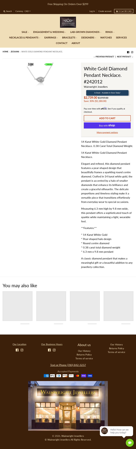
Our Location (19, 344)
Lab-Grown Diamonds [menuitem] (84, 32)
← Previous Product (103, 57)
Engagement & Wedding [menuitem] (48, 32)
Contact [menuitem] (61, 43)
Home (5, 51)
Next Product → (125, 57)
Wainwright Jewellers (96, 86)
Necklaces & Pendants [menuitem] (23, 37)
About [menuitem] (76, 43)
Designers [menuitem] (87, 37)
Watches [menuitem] (106, 37)
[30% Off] (40, 75)
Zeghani (15, 51)
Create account (104, 11)
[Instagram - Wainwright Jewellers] (132, 51)
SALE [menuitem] (24, 32)
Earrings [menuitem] (50, 37)
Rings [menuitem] (109, 32)
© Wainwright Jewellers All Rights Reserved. (68, 439)
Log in (92, 11)
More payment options (107, 132)
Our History (84, 351)
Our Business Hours (51, 344)
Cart (125, 11)
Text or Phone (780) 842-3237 (68, 364)
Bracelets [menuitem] (68, 37)
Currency (19, 11)
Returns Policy (84, 354)
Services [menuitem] (121, 37)
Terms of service (84, 358)
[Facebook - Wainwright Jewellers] (128, 51)
